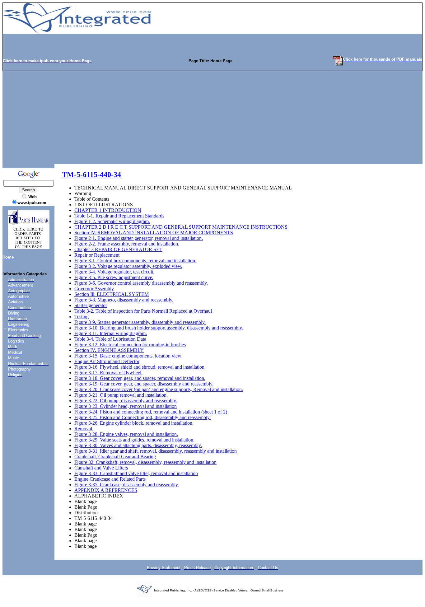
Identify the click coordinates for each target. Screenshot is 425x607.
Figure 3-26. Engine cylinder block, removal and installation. (134, 423)
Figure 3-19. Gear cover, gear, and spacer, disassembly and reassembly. (143, 383)
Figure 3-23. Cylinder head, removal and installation (125, 406)
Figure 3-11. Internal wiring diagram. (110, 333)
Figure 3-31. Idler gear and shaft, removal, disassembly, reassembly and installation (155, 451)
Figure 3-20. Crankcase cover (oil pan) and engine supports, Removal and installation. (158, 389)
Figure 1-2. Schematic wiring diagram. (112, 221)
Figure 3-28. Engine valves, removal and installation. (126, 434)
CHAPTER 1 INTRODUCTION (107, 210)
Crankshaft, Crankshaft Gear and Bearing (115, 456)
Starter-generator (90, 305)
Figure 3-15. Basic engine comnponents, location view (127, 355)
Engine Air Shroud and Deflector (106, 361)
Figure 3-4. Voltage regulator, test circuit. (114, 271)
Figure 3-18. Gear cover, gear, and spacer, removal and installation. (139, 378)
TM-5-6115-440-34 (91, 174)
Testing (81, 316)
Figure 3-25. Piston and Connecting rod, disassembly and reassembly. (142, 417)
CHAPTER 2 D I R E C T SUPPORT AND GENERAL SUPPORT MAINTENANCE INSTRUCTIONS (180, 227)
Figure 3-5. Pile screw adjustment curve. (113, 277)
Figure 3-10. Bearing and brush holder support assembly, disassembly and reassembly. (158, 327)
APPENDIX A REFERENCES (105, 490)
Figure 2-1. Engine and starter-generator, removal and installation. (138, 238)
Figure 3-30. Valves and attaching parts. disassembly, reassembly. (138, 445)
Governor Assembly (94, 288)
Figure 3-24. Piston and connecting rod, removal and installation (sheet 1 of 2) (150, 411)
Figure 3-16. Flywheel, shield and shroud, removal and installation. (140, 367)
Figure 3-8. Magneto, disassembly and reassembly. (123, 299)
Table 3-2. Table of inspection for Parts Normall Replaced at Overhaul (143, 311)
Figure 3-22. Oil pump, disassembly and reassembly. (125, 400)
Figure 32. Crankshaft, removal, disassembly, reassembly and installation (145, 462)
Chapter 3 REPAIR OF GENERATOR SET (118, 249)
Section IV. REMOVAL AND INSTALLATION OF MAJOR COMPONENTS (153, 232)
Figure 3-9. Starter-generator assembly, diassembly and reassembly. (140, 322)
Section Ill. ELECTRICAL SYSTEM (111, 294)
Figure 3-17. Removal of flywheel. (108, 372)
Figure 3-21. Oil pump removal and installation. (121, 395)
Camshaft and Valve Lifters (101, 467)
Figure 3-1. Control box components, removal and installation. (135, 260)
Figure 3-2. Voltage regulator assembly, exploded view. (128, 266)
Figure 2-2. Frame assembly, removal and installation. (126, 243)
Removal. (83, 428)
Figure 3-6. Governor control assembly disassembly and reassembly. (141, 283)
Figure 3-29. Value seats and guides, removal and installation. (134, 439)
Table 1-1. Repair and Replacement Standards (119, 215)
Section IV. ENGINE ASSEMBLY (109, 350)
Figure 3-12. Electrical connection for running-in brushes (130, 344)
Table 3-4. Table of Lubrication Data (110, 339)
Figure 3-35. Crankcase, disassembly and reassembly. (126, 484)
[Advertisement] (212, 117)
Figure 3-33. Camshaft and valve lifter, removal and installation (136, 473)
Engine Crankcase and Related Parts (110, 479)
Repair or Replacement (96, 255)
